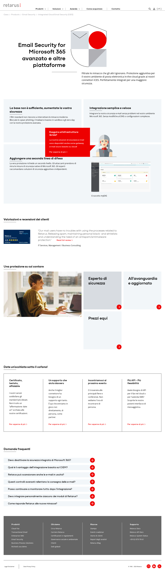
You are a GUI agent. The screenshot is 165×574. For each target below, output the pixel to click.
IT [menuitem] (159, 9)
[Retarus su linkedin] (154, 566)
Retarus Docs (135, 528)
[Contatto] (149, 566)
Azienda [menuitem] (73, 9)
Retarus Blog (95, 543)
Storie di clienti (96, 536)
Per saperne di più (57, 152)
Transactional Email (19, 532)
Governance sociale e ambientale (64, 539)
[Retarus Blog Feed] (159, 566)
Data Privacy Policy (29, 566)
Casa (6, 15)
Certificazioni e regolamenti (62, 536)
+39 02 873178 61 (137, 539)
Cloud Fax (15, 528)
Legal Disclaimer (9, 566)
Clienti (53, 543)
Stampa (93, 528)
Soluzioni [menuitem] (57, 9)
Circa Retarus (56, 528)
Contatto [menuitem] (115, 9)
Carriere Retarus (57, 532)
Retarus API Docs (136, 532)
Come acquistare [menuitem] (94, 9)
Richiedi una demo (19, 546)
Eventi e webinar (97, 532)
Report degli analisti (98, 539)
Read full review (64, 240)
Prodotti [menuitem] (39, 9)
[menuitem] (149, 8)
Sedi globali (55, 546)
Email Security (28, 15)
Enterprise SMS (17, 536)
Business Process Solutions (22, 543)
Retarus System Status (139, 536)
